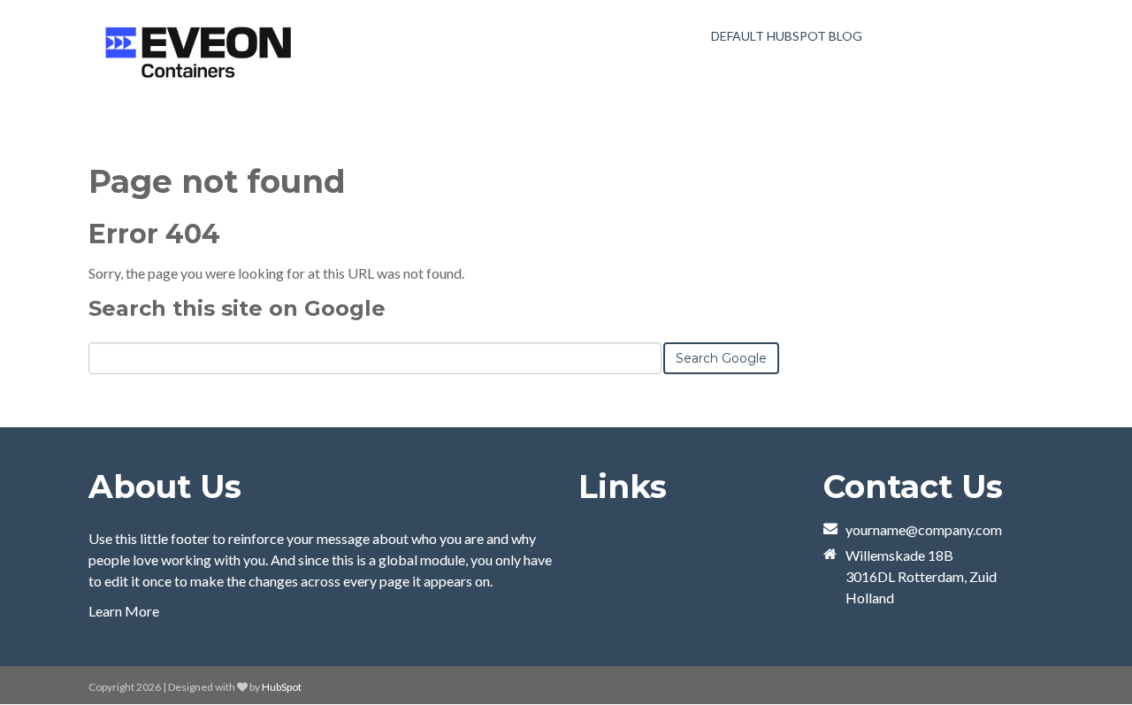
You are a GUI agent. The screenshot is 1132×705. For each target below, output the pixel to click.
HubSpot (282, 687)
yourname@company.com (923, 529)
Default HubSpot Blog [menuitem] (786, 35)
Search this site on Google (237, 308)
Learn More (123, 610)
